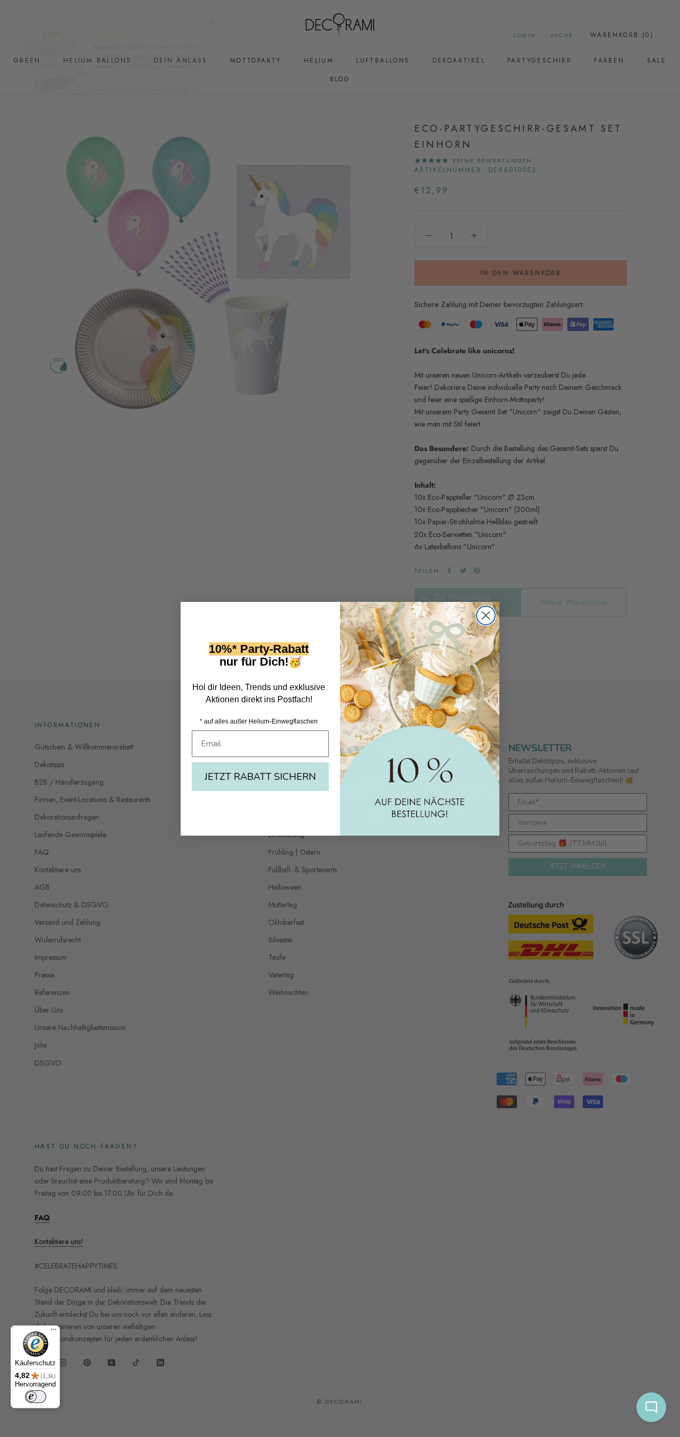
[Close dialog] (486, 615)
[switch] (35, 1396)
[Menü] (53, 1331)
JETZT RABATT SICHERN (260, 776)
